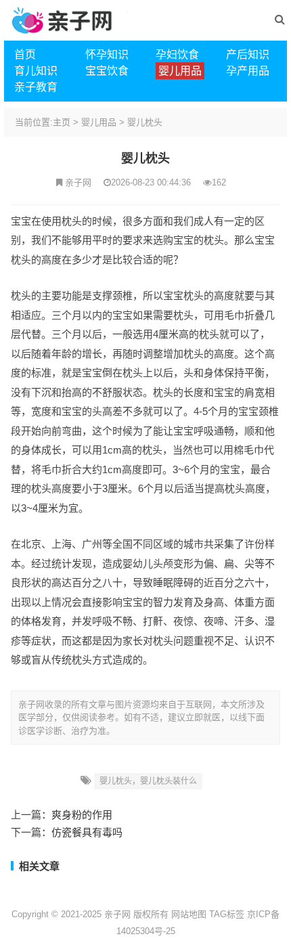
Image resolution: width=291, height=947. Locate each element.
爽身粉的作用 (81, 814)
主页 (61, 122)
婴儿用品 (98, 122)
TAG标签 (226, 914)
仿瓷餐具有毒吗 (86, 832)
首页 (25, 54)
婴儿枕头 (144, 122)
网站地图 (188, 914)
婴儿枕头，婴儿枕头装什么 (148, 781)
